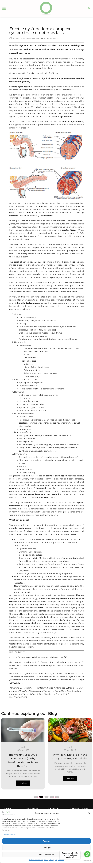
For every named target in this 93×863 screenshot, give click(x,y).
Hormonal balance (51, 38)
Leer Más (26, 778)
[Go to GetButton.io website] (87, 860)
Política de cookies (36, 860)
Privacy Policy (49, 860)
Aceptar (46, 841)
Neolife (64, 601)
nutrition (26, 747)
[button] (89, 813)
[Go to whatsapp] (87, 854)
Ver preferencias (46, 854)
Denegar (46, 847)
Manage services (10, 834)
